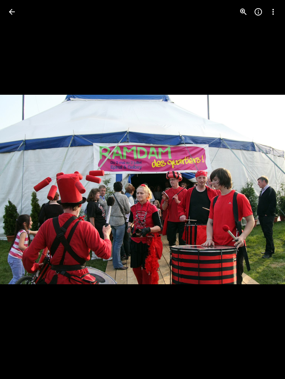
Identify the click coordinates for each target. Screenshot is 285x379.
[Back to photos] (12, 12)
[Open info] (258, 11)
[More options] (273, 11)
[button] (20, 189)
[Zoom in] (243, 11)
